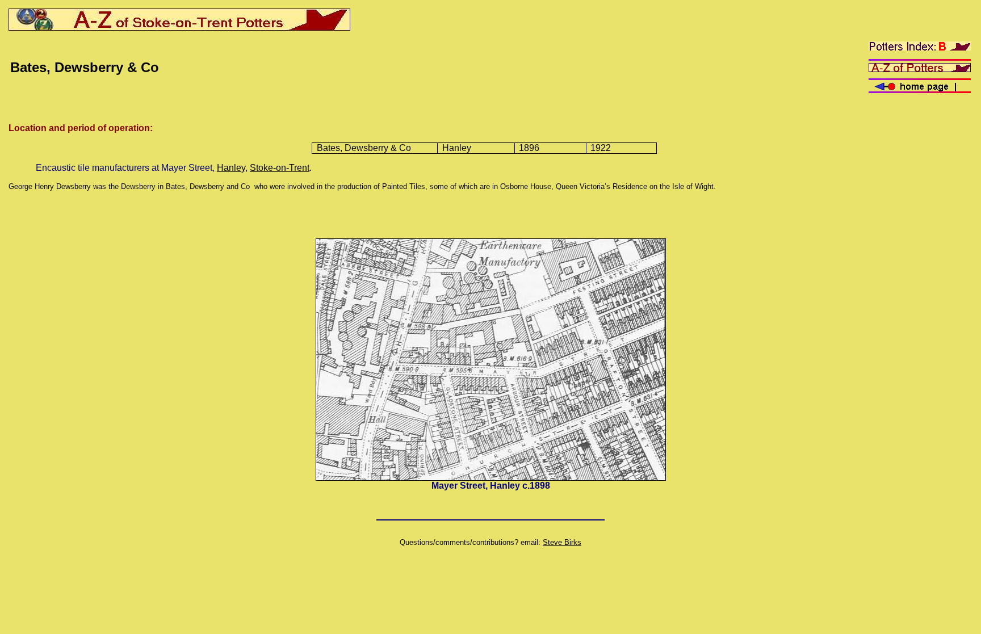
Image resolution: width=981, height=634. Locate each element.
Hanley (231, 168)
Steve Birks (562, 542)
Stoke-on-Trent (279, 168)
